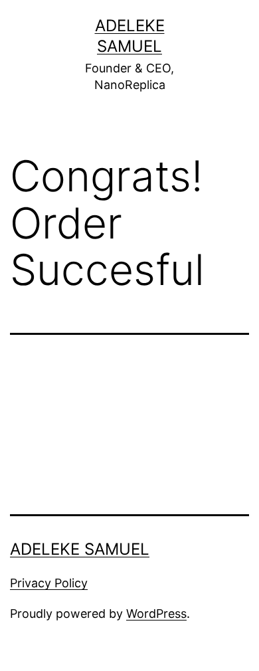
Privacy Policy (49, 583)
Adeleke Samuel (79, 549)
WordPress (156, 614)
